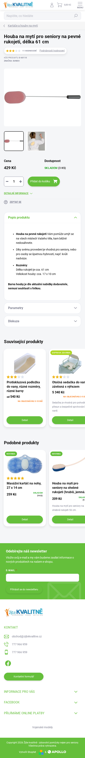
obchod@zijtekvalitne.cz (27, 636)
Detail (25, 420)
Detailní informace (16, 193)
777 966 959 (19, 644)
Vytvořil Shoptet (27, 752)
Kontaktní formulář (24, 676)
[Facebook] (7, 662)
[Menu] (80, 5)
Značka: (12, 61)
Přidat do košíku (40, 181)
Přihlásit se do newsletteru (24, 589)
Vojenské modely (42, 727)
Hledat (75, 15)
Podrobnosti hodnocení (52, 50)
